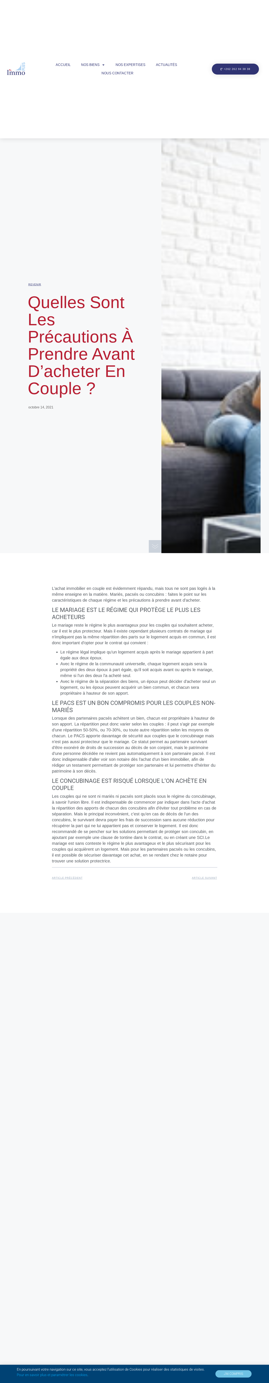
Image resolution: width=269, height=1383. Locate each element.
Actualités (166, 65)
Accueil (63, 65)
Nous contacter (117, 73)
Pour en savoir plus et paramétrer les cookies (52, 1375)
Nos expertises (130, 65)
